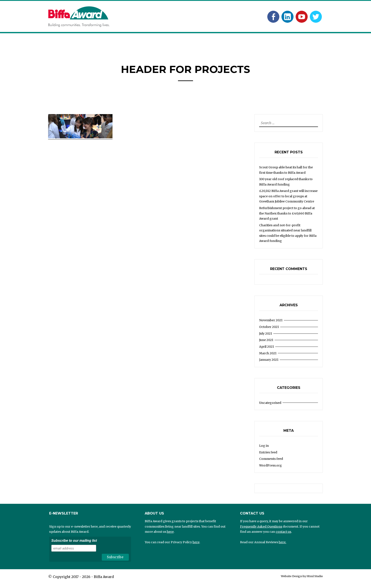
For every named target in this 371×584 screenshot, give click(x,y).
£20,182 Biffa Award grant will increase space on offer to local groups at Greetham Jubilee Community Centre (288, 196)
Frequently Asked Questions (261, 526)
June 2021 (266, 340)
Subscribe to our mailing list (74, 540)
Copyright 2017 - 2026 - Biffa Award (83, 577)
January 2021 (268, 360)
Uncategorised (270, 403)
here (170, 532)
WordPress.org (270, 465)
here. (282, 542)
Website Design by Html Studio (302, 576)
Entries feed (268, 452)
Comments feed (271, 459)
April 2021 (266, 347)
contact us (283, 532)
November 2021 (271, 320)
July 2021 (265, 333)
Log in (264, 446)
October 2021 (269, 327)
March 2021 (268, 353)
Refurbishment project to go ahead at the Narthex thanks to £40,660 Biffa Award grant (287, 213)
